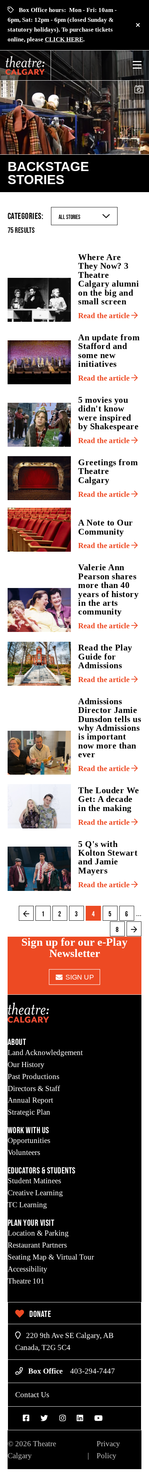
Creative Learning (35, 1193)
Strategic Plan (29, 1112)
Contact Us (32, 1395)
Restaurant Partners (37, 1245)
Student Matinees (34, 1181)
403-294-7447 (92, 1371)
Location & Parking (38, 1233)
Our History (26, 1065)
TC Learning (27, 1205)
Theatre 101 (26, 1281)
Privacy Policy (108, 1450)
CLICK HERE (64, 39)
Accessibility (27, 1269)
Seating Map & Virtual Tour (51, 1257)
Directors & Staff (34, 1088)
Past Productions (33, 1076)
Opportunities (29, 1140)
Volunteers (24, 1152)
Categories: (26, 216)
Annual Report (30, 1100)
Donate (39, 1314)
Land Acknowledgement (45, 1053)
